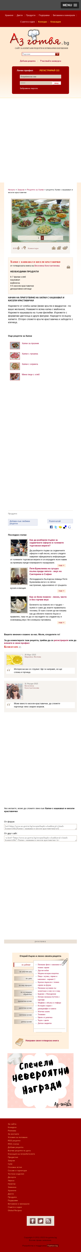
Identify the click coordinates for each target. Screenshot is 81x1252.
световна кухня (25, 1015)
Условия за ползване (18, 1137)
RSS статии (13, 1144)
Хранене (9, 15)
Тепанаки (41, 1014)
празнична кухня (25, 1001)
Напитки (12, 1184)
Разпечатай (55, 521)
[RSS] (48, 1221)
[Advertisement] (40, 140)
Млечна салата (44, 1011)
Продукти (30, 15)
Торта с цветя (43, 1020)
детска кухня (26, 1022)
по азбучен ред (25, 971)
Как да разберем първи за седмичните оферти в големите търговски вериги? (46, 543)
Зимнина (12, 1187)
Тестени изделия (16, 1174)
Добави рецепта (28, 61)
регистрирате (61, 640)
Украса (11, 1180)
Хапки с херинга (30, 364)
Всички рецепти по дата (19, 1150)
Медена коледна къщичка (48, 973)
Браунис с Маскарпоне (47, 994)
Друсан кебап (43, 970)
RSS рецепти (14, 1141)
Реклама (12, 1131)
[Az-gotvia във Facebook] (33, 1221)
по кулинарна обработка (26, 993)
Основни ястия (15, 1167)
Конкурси (12, 1127)
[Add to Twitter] (56, 530)
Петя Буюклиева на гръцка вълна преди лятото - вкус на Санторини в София (45, 571)
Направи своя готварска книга (42, 1040)
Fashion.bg (53, 1246)
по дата (29, 978)
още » (61, 565)
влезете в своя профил (16, 643)
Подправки (44, 15)
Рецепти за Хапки (35, 190)
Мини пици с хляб (31, 374)
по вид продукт (25, 985)
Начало (11, 190)
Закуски (21, 190)
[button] (70, 5)
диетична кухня (25, 1008)
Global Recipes (15, 1210)
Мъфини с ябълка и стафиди (49, 1003)
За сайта (12, 1124)
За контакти (13, 1134)
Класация (56, 22)
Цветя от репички (45, 1017)
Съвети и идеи (27, 22)
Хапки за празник (30, 343)
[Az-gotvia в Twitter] (40, 1221)
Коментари (33, 248)
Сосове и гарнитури (17, 1170)
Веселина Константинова (47, 265)
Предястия (13, 1157)
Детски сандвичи (45, 1023)
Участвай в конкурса (50, 61)
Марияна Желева (33, 657)
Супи (10, 1164)
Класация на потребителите (21, 1154)
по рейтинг (26, 965)
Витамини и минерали (64, 15)
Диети (20, 15)
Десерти (12, 1177)
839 (15, 248)
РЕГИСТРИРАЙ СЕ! (50, 70)
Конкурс (42, 22)
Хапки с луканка (30, 354)
